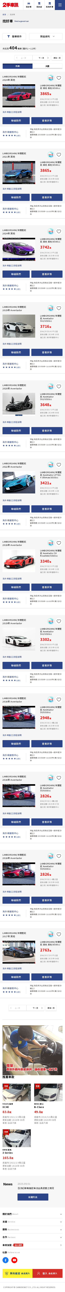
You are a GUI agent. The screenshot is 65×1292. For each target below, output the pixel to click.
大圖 (47, 66)
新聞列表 (33, 1197)
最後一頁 (57, 58)
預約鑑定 (20, 1273)
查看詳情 (47, 120)
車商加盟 (12, 1245)
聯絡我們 (16, 120)
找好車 (29, 7)
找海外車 (49, 7)
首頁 (4, 14)
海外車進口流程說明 (12, 111)
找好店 (39, 7)
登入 (50, 1273)
